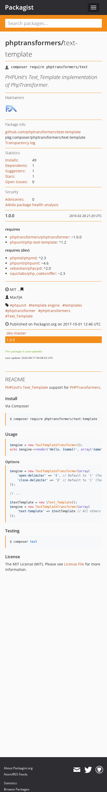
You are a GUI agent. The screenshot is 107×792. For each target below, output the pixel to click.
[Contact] (77, 769)
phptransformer (22, 310)
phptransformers (55, 310)
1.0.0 (10, 339)
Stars (9, 176)
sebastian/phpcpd (26, 268)
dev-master (16, 333)
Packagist (19, 7)
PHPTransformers (85, 387)
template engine (45, 305)
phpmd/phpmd (23, 257)
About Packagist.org (18, 768)
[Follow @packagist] (88, 769)
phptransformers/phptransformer (39, 237)
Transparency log (20, 142)
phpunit (19, 305)
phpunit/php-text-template (33, 242)
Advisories (14, 199)
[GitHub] (99, 769)
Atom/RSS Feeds (16, 774)
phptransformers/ (34, 42)
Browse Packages (16, 789)
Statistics (10, 783)
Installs (11, 160)
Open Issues (16, 181)
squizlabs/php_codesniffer (33, 273)
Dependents (15, 165)
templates (73, 305)
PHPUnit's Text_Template (26, 387)
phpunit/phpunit (24, 263)
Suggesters (14, 170)
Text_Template (20, 316)
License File (74, 564)
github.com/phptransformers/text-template (43, 131)
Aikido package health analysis (31, 204)
